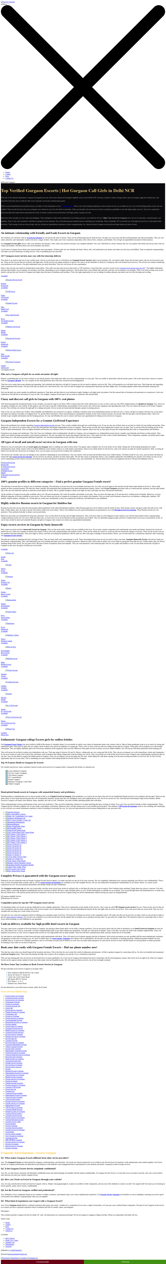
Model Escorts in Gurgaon (14, 1030)
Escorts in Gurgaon (12, 1016)
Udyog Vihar (21, 857)
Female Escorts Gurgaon (14, 1083)
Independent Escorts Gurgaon (16, 1095)
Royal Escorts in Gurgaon (14, 1043)
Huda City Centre (26, 816)
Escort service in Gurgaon (14, 996)
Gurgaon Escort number (14, 1093)
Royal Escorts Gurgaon (13, 1057)
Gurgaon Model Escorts (13, 1109)
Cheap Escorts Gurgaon (13, 1097)
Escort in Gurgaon (12, 1144)
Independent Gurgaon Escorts (16, 1051)
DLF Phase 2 (22, 836)
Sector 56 (17, 853)
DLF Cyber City (25, 820)
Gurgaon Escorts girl (12, 1006)
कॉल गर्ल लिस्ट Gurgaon (13, 1140)
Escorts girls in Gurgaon (14, 1026)
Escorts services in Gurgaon (15, 1085)
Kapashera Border (27, 865)
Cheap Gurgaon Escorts (13, 1047)
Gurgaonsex (9, 1132)
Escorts (8, 1069)
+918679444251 (16, 1250)
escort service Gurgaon (14, 917)
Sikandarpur (9, 1244)
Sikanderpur (20, 822)
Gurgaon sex (10, 1091)
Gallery (8, 174)
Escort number (10, 1124)
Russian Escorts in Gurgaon (15, 1036)
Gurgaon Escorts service (14, 1028)
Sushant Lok (20, 818)
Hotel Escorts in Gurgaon (14, 1059)
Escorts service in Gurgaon (15, 1079)
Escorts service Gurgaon (14, 1034)
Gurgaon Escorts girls (13, 1061)
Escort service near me (13, 1067)
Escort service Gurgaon (13, 1010)
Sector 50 (17, 851)
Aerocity (16, 812)
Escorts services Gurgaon (14, 1018)
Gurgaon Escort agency (13, 1114)
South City (19, 859)
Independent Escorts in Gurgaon (16, 1073)
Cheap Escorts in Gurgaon (14, 1075)
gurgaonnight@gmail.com (17, 1254)
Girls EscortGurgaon (12, 1099)
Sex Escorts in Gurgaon (13, 1065)
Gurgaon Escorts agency (14, 1128)
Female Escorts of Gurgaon (15, 1112)
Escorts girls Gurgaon (13, 1049)
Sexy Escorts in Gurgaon (14, 1136)
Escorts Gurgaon (11, 1081)
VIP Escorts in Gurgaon (13, 1107)
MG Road (17, 828)
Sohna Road (20, 830)
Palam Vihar (20, 826)
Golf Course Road (27, 832)
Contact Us (9, 178)
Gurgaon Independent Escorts (16, 1045)
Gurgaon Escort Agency (13, 744)
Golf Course (20, 869)
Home (7, 172)
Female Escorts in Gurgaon (15, 1012)
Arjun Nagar (21, 861)
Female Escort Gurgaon (13, 1063)
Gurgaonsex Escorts (12, 1002)
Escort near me (10, 1089)
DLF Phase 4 (22, 840)
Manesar (16, 824)
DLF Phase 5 (22, 842)
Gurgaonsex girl (11, 1014)
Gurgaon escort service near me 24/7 (132, 268)
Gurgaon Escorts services (14, 1032)
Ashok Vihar (21, 867)
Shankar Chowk (25, 863)
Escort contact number (13, 1134)
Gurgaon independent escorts (44, 425)
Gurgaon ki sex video (13, 1122)
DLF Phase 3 (22, 838)
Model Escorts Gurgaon (13, 1077)
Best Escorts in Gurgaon (14, 1146)
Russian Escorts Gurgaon (14, 1071)
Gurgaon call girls (14, 381)
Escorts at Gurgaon (12, 1004)
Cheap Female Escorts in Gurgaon (17, 1055)
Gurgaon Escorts (67, 206)
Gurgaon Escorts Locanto (14, 998)
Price (7, 176)
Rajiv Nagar (20, 871)
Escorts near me (11, 1038)
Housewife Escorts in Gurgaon (16, 1022)
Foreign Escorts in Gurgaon (15, 1053)
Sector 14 (17, 845)
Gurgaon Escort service (13, 1116)
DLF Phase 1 (22, 834)
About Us (8, 1231)
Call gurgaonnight (42, 1262)
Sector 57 (17, 855)
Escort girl (9, 1008)
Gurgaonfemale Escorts (13, 1020)
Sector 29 (17, 847)
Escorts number (10, 1024)
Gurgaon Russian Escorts (14, 1120)
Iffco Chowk (21, 814)
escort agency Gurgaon (61, 938)
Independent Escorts (12, 1105)
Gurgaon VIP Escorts (13, 1087)
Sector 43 (17, 849)
